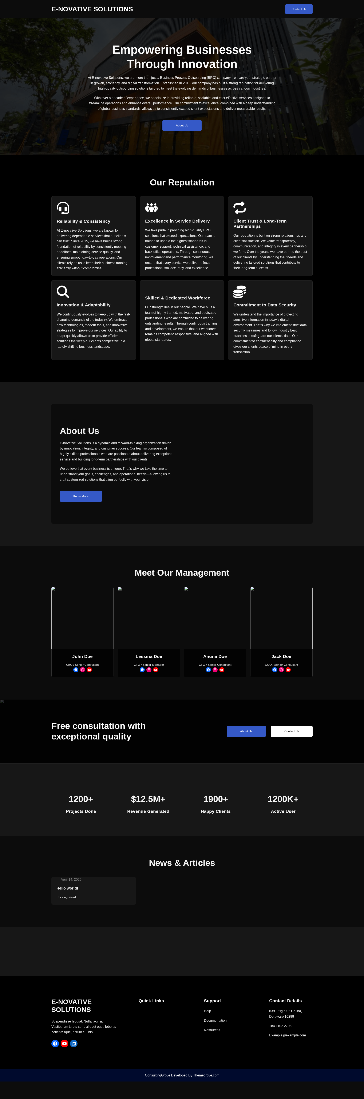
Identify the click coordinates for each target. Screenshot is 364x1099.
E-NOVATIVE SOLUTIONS (92, 9)
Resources (212, 1030)
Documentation (215, 1020)
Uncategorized (66, 897)
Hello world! (67, 888)
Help (207, 1011)
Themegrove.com (206, 1075)
